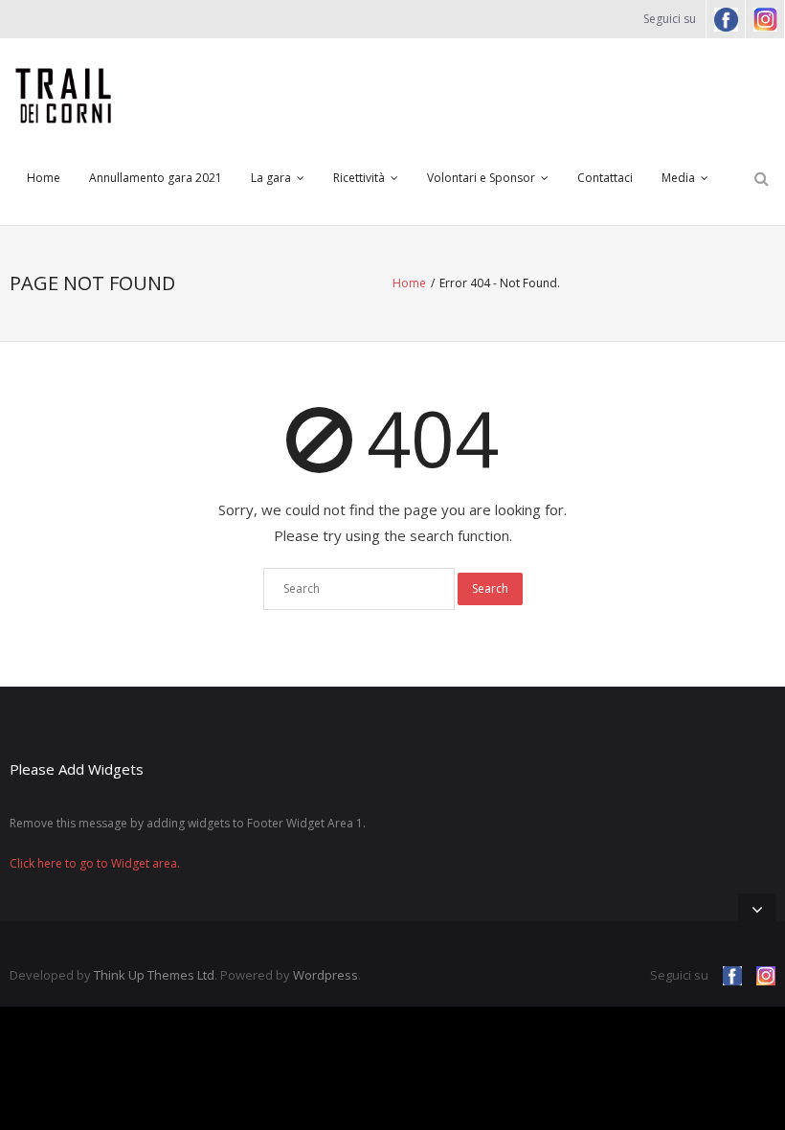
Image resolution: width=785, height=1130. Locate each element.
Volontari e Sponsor (481, 178)
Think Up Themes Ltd (154, 974)
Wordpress (325, 974)
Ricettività (359, 178)
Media (678, 178)
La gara (271, 178)
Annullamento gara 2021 (155, 178)
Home (43, 178)
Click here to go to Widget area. (95, 863)
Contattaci (605, 178)
